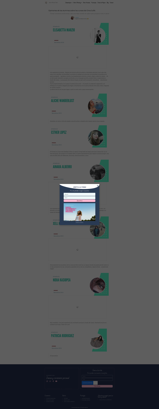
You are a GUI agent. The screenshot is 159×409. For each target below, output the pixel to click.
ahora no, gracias (79, 222)
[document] (79, 204)
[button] (97, 185)
